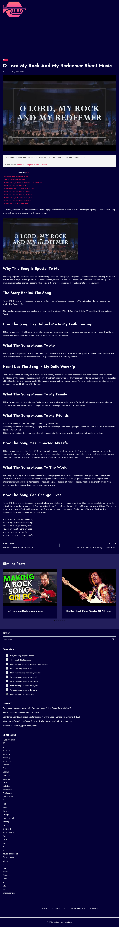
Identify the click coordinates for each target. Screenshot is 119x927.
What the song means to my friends (18, 194)
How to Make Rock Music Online (25, 611)
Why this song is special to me (16, 176)
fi (3, 800)
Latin (5, 843)
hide (27, 172)
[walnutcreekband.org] (14, 9)
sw (4, 889)
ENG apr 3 (7, 793)
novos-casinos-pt (10, 853)
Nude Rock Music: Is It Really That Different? (96, 545)
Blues (5, 768)
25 (4, 743)
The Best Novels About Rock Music (18, 545)
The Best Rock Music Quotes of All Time (88, 611)
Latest (5, 839)
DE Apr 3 (6, 782)
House (5, 825)
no (4, 850)
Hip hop (6, 821)
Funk (5, 807)
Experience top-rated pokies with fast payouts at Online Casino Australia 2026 (37, 708)
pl (3, 864)
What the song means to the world (17, 200)
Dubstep (6, 786)
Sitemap (94, 908)
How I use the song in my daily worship (19, 188)
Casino (6, 772)
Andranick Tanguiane (26, 164)
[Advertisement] (59, 35)
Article (6, 764)
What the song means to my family (17, 191)
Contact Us (59, 908)
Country (6, 779)
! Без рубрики (9, 740)
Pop (4, 868)
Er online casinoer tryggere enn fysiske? (20, 725)
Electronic (7, 789)
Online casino (8, 857)
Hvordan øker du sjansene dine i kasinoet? (21, 712)
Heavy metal (8, 818)
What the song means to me (15, 185)
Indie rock (7, 829)
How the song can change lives (16, 203)
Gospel (6, 811)
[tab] (54, 620)
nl (3, 846)
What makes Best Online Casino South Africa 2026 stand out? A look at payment (37, 721)
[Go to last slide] (6, 594)
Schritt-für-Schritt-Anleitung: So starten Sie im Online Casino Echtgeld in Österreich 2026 (41, 717)
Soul (5, 886)
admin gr (6, 757)
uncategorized (9, 893)
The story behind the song (14, 179)
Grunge (6, 814)
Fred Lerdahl (41, 164)
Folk (4, 804)
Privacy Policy (77, 908)
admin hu (7, 761)
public (5, 871)
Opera (5, 861)
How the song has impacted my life (18, 197)
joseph (7, 72)
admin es (6, 750)
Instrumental (8, 832)
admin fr (6, 754)
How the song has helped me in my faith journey (23, 182)
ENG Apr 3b (8, 796)
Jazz (5, 836)
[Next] (112, 594)
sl (3, 882)
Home (44, 908)
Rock (5, 60)
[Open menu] (113, 9)
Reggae (6, 875)
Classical (6, 775)
